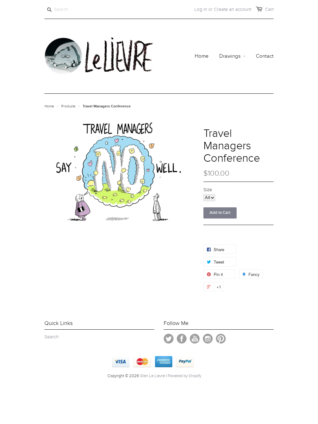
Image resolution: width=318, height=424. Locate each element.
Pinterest (221, 339)
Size (207, 189)
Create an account (232, 9)
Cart (269, 9)
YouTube (195, 339)
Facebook (182, 339)
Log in (200, 9)
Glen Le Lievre (152, 375)
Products (68, 106)
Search (51, 337)
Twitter (169, 339)
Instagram (208, 339)
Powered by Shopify (184, 375)
